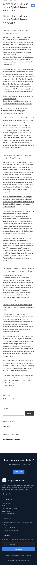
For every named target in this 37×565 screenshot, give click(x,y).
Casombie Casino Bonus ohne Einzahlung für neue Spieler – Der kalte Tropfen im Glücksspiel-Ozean (18, 307)
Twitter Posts (8, 439)
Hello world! (6, 426)
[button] (33, 5)
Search (5, 409)
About (17, 439)
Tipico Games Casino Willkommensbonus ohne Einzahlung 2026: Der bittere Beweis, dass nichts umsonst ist (18, 203)
